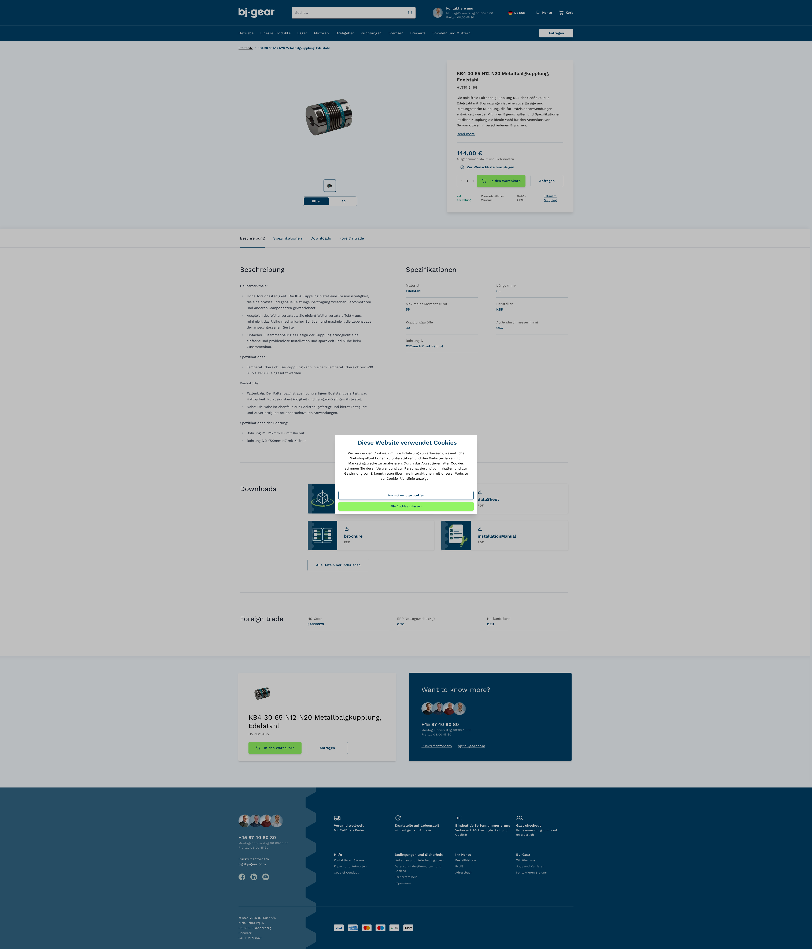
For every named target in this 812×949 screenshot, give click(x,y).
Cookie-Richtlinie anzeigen (409, 479)
